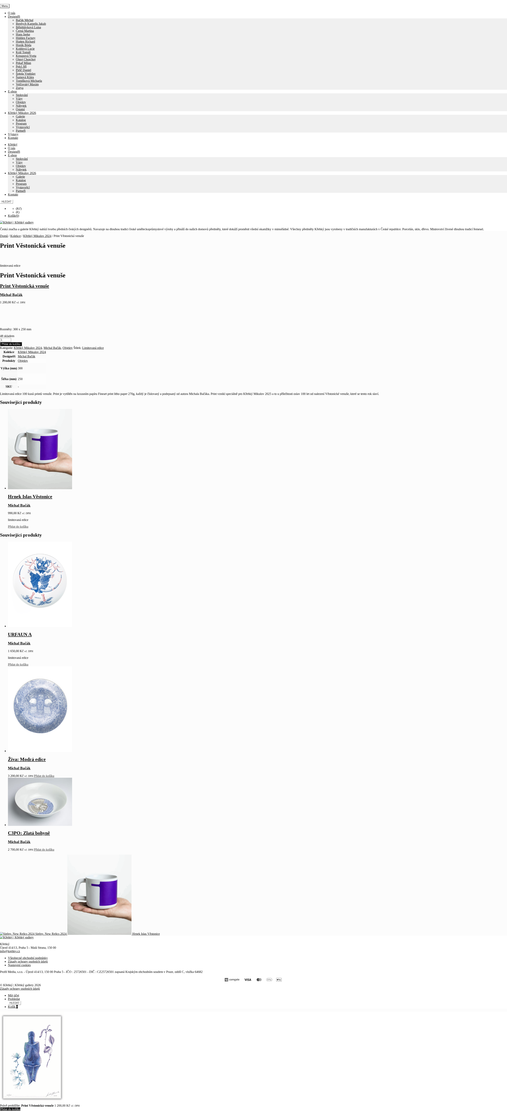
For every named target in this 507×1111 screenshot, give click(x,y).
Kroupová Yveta (26, 55)
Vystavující (23, 127)
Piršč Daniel (23, 70)
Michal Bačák (52, 348)
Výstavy (13, 134)
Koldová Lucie (25, 48)
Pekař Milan (23, 63)
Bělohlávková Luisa (28, 27)
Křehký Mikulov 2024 (37, 236)
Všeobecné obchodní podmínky (28, 958)
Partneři (21, 130)
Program (21, 123)
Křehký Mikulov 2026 (22, 113)
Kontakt (13, 137)
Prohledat (14, 999)
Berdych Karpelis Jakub (31, 23)
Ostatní (20, 109)
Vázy (19, 98)
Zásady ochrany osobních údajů (28, 961)
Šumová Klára (25, 77)
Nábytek (21, 105)
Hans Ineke (23, 34)
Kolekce (15, 236)
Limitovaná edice (93, 348)
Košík (13, 1006)
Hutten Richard (25, 41)
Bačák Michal (24, 20)
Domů (4, 236)
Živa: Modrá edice (27, 759)
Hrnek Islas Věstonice (30, 496)
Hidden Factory (25, 38)
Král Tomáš (23, 52)
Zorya (19, 88)
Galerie (20, 116)
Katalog (21, 120)
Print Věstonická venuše (24, 285)
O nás (11, 13)
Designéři (14, 16)
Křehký (12, 144)
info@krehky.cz (10, 951)
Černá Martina (25, 30)
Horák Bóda (23, 45)
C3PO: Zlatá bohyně (29, 833)
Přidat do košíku (11, 344)
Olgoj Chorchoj (25, 59)
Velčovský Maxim (27, 84)
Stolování (22, 95)
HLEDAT (6, 201)
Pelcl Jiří (21, 66)
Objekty (21, 102)
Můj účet (13, 995)
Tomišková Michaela (29, 80)
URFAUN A (20, 634)
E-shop (12, 91)
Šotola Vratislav (26, 73)
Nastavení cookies (19, 965)
